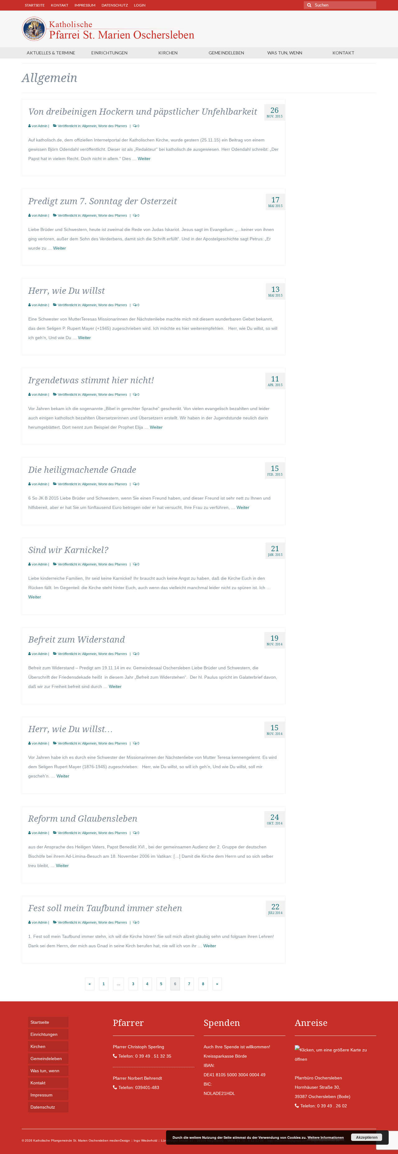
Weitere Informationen (326, 1137)
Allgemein (89, 126)
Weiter (144, 158)
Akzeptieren (366, 1137)
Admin (42, 126)
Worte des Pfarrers (112, 126)
